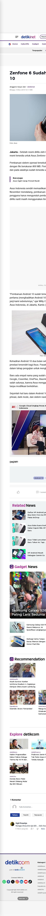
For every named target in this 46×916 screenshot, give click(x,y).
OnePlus (33, 379)
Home (15, 44)
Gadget (35, 44)
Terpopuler (37, 50)
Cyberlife (25, 44)
